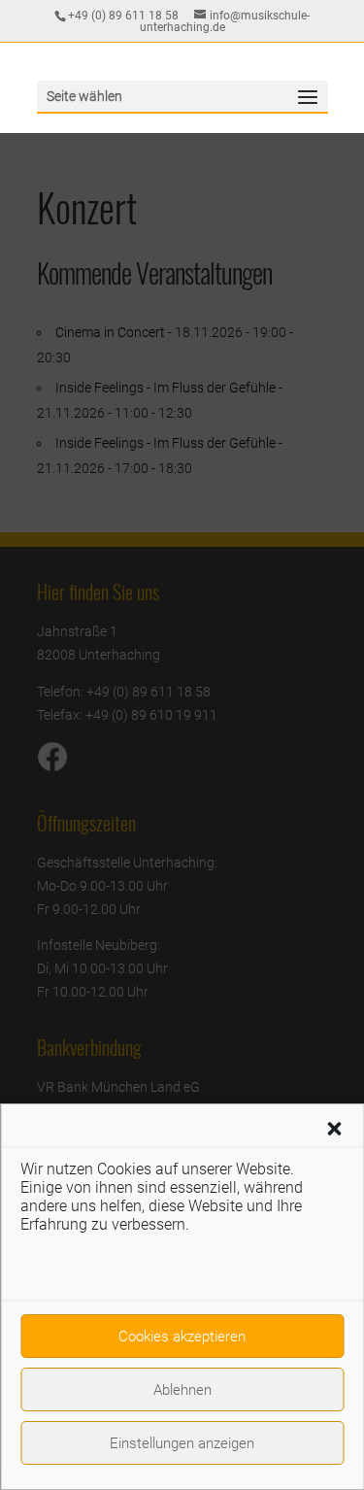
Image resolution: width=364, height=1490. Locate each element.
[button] (334, 1128)
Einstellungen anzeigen (182, 1443)
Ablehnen (182, 1390)
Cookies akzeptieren (182, 1336)
